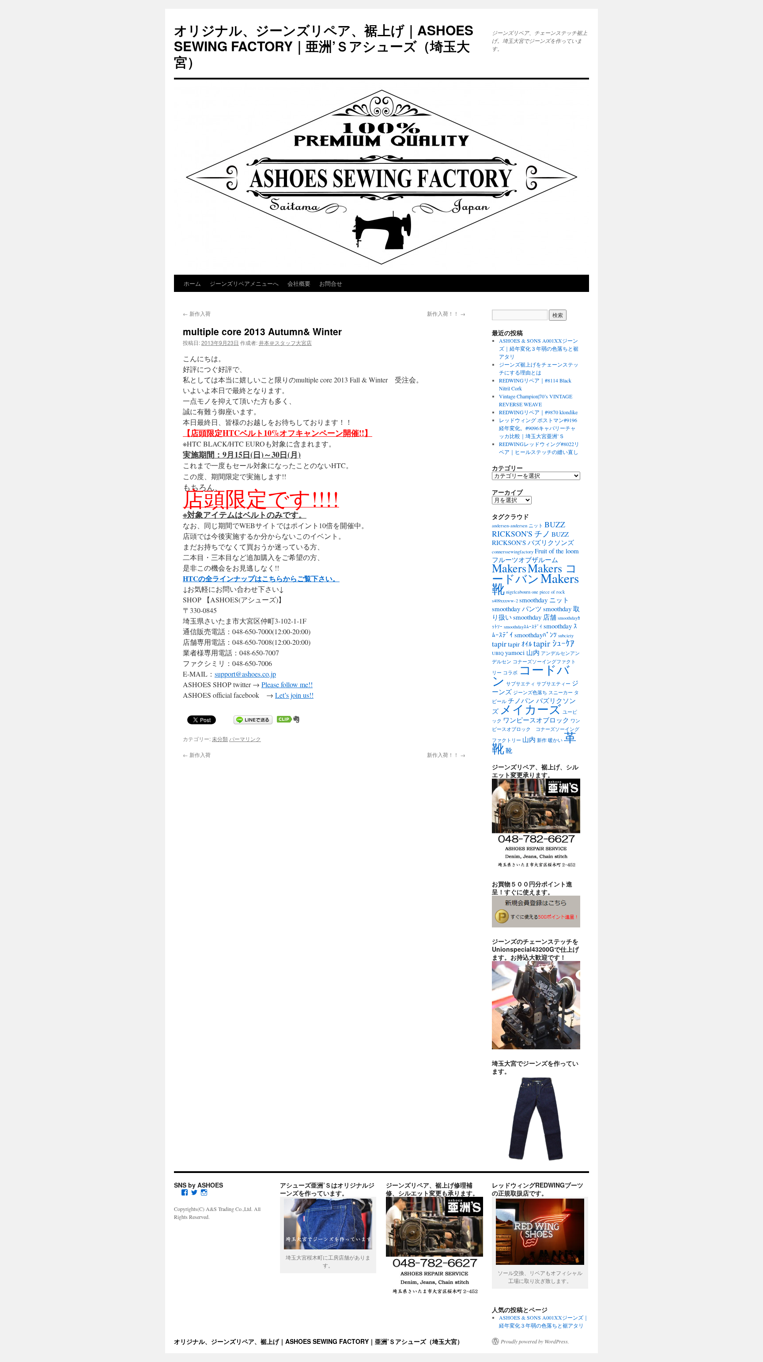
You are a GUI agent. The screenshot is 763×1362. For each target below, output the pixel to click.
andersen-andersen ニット (517, 525)
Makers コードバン (534, 573)
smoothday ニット (544, 599)
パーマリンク (245, 738)
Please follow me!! (287, 684)
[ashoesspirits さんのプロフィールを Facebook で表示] (184, 1192)
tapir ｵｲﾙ (520, 643)
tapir (499, 643)
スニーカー (560, 692)
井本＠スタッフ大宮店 (285, 342)
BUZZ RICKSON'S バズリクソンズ (533, 538)
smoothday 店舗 (534, 617)
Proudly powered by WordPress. (535, 1341)
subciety (566, 635)
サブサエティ (520, 684)
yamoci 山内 (522, 652)
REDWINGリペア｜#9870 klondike (538, 412)
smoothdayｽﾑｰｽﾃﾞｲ (523, 627)
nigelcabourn (518, 592)
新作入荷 (197, 313)
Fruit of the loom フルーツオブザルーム (535, 555)
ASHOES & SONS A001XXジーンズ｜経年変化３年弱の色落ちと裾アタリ (538, 348)
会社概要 (298, 283)
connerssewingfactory (512, 552)
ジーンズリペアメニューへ (244, 283)
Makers (509, 567)
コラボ (510, 673)
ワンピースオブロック (536, 719)
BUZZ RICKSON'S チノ (528, 529)
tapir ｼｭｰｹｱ (553, 643)
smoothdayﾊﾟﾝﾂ (535, 634)
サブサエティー (553, 684)
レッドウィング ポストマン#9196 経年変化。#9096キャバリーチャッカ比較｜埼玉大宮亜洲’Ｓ (538, 427)
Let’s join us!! (294, 695)
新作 (542, 740)
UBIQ (498, 653)
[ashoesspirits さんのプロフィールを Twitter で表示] (194, 1192)
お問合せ (330, 283)
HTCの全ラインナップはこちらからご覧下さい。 (261, 578)
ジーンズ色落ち (530, 692)
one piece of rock (548, 592)
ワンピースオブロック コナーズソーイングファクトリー (536, 730)
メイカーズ (530, 709)
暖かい (555, 740)
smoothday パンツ (517, 608)
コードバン (531, 675)
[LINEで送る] (253, 719)
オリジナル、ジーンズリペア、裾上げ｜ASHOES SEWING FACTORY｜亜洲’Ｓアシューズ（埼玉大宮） (323, 45)
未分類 (220, 738)
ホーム (192, 283)
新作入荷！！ (446, 313)
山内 (529, 739)
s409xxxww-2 (505, 601)
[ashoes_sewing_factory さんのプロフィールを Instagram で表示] (204, 1192)
